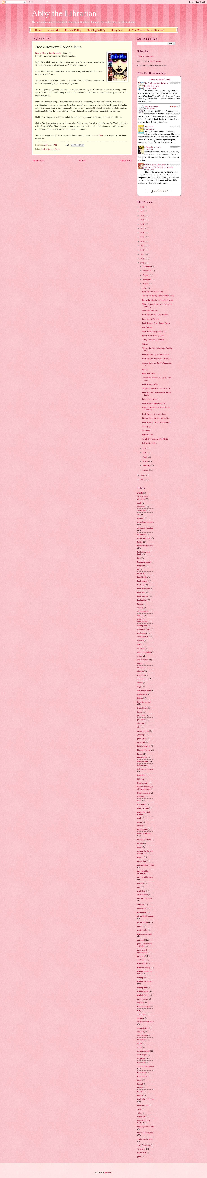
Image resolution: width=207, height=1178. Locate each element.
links (139, 800)
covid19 (140, 640)
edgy (139, 686)
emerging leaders (144, 690)
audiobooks (141, 534)
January (146, 469)
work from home (144, 1145)
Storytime (117, 30)
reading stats (142, 987)
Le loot (145, 369)
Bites (101, 135)
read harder (141, 959)
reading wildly (143, 991)
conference (141, 633)
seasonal (140, 1031)
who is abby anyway (145, 1132)
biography (141, 565)
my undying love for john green (145, 852)
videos (139, 1112)
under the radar (143, 1105)
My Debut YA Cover (150, 310)
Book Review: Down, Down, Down (156, 323)
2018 (142, 224)
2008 (142, 475)
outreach (140, 904)
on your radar (142, 894)
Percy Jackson (147, 434)
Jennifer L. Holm (151, 88)
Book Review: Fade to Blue (152, 291)
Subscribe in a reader (146, 56)
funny (139, 711)
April (145, 457)
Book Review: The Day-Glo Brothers (156, 422)
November (147, 270)
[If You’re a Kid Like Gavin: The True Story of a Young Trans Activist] (141, 168)
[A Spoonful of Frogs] (141, 153)
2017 (142, 228)
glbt (138, 727)
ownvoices (141, 908)
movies (140, 843)
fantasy (140, 697)
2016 (142, 232)
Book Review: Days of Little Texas (155, 354)
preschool (141, 939)
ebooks (140, 682)
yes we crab (141, 1152)
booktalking (142, 600)
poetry (139, 926)
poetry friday (142, 929)
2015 (142, 237)
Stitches (145, 344)
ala (138, 514)
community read (143, 629)
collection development (142, 620)
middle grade (142, 829)
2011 (142, 254)
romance (140, 1002)
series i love (141, 1039)
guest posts (141, 738)
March (145, 461)
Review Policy (73, 30)
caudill (140, 607)
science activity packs (145, 1021)
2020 (142, 215)
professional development (142, 950)
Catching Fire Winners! (151, 319)
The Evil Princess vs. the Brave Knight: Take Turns (156, 84)
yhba (139, 1156)
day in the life (142, 659)
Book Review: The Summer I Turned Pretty (156, 393)
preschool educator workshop (144, 944)
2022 (142, 207)
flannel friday (142, 707)
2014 (142, 241)
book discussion (143, 588)
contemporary (142, 636)
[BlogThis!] (75, 145)
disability (141, 667)
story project (142, 1054)
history (140, 753)
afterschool (141, 510)
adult (139, 502)
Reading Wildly (96, 30)
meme (139, 822)
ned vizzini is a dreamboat (143, 872)
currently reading (144, 652)
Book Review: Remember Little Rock (156, 358)
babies (139, 542)
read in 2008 (142, 963)
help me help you (144, 746)
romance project (143, 1006)
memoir (140, 825)
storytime (141, 1058)
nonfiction (141, 890)
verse (139, 1109)
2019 (142, 219)
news (139, 887)
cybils (139, 655)
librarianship (142, 782)
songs (139, 1043)
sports (139, 1047)
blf (138, 569)
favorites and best (144, 701)
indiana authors (143, 765)
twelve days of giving (145, 1099)
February (146, 465)
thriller (140, 1087)
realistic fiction (143, 995)
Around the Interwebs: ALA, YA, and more (156, 378)
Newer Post (38, 160)
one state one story (144, 898)
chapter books (142, 611)
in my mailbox (143, 761)
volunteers (141, 1116)
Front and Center (148, 373)
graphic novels (143, 731)
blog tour (140, 573)
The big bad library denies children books (158, 295)
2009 (142, 262)
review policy (142, 998)
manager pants (143, 808)
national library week (145, 864)
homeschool (142, 757)
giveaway (141, 723)
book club (141, 584)
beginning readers (144, 561)
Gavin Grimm (150, 170)
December (147, 266)
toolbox (140, 1091)
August (146, 283)
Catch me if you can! (150, 399)
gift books (141, 715)
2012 (142, 250)
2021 (142, 211)
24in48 (140, 492)
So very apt (146, 426)
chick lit (140, 615)
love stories (141, 804)
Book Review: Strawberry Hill (154, 403)
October (146, 275)
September (147, 279)
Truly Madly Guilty (151, 106)
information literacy (145, 769)
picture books (142, 922)
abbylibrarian (155, 61)
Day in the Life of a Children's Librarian (157, 300)
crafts (139, 644)
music (139, 847)
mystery (140, 857)
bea (138, 558)
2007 (142, 479)
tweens (140, 1095)
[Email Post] (67, 144)
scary (139, 1010)
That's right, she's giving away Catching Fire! (157, 349)
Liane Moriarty (150, 109)
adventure (141, 506)
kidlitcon (140, 779)
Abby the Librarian (64, 13)
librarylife (141, 796)
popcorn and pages (144, 933)
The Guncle (148, 126)
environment (142, 694)
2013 (142, 245)
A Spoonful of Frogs (152, 147)
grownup (140, 734)
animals (140, 518)
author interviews (144, 538)
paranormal (141, 912)
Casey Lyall (149, 149)
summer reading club (145, 1066)
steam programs (143, 1050)
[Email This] (72, 145)
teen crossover (142, 1076)
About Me (53, 30)
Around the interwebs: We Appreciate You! (157, 364)
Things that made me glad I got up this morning (157, 305)
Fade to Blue (40, 53)
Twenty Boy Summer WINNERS (155, 438)
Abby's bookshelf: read (159, 79)
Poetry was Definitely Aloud (153, 335)
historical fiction (143, 750)
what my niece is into (145, 1126)
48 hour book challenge (142, 497)
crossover (141, 648)
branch (140, 603)
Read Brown (147, 327)
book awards (142, 581)
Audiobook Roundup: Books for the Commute (156, 408)
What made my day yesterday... (154, 331)
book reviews (46, 149)
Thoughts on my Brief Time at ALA (156, 388)
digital (139, 663)
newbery (140, 883)
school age (141, 1014)
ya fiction (56, 149)
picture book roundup (145, 916)
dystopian (141, 675)
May (145, 452)
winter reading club (145, 1139)
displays (140, 671)
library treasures (143, 792)
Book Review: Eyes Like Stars (154, 414)
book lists (141, 592)
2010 (142, 258)
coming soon (142, 625)
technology (141, 1072)
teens (139, 1080)
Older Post (126, 160)
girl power (141, 719)
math (139, 818)
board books (142, 577)
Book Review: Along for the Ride (155, 314)
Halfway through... (149, 443)
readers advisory (143, 967)
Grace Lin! (146, 430)
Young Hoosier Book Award (153, 339)
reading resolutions (144, 981)
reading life (141, 977)
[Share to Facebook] (80, 145)
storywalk (141, 1062)
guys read (141, 742)
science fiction (142, 1028)
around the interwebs (145, 522)
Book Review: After (150, 384)
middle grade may (144, 833)
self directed (142, 1035)
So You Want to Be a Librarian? (146, 30)
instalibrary (141, 775)
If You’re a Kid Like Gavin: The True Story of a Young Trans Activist (158, 166)
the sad (140, 1083)
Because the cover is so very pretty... (156, 418)
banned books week (145, 545)
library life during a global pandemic (145, 787)
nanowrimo (141, 861)
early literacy (142, 678)
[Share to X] (77, 145)
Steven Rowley (150, 129)
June (145, 448)
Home (38, 30)
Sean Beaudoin (55, 53)
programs (141, 956)
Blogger (108, 1172)
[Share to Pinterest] (83, 145)
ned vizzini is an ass (145, 877)
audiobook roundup (145, 528)
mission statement (144, 839)
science (140, 1018)
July (144, 288)
